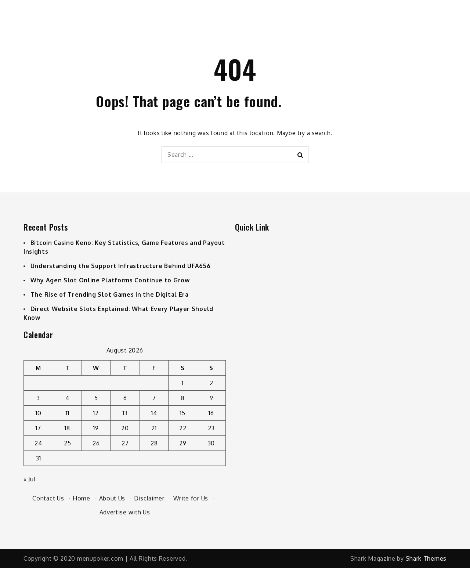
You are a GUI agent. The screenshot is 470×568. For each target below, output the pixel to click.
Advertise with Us (125, 512)
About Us (112, 498)
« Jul (30, 479)
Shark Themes (426, 558)
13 (125, 413)
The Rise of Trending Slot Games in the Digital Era (109, 294)
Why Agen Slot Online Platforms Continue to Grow (110, 280)
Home (81, 498)
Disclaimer (149, 498)
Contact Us (48, 498)
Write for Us (190, 498)
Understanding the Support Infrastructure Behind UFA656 (120, 265)
